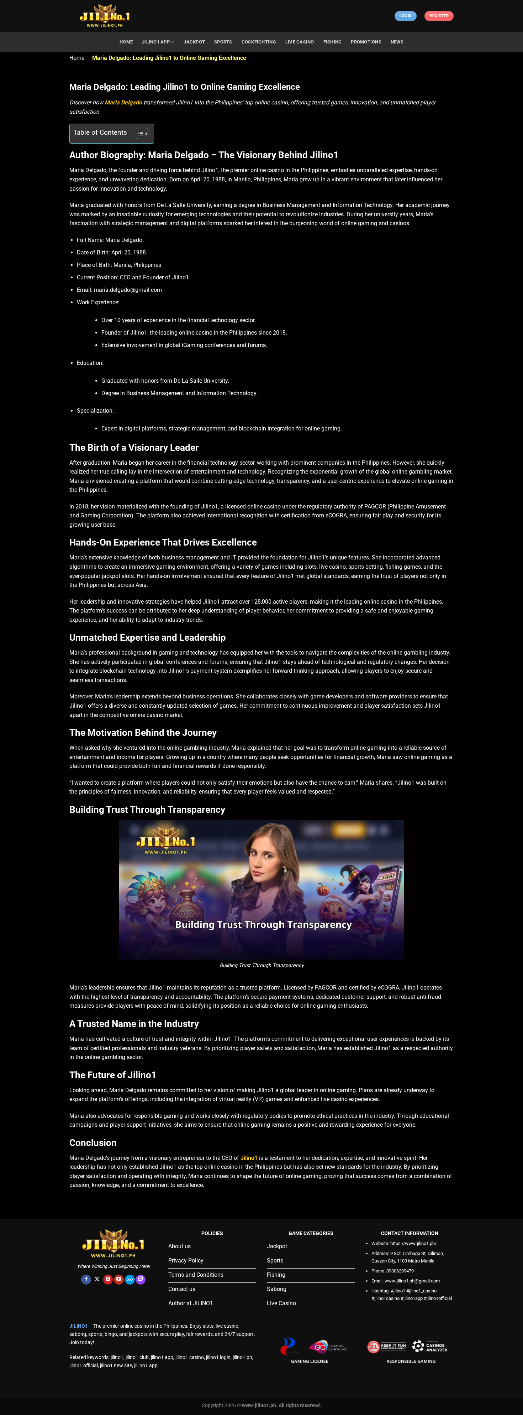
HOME (126, 42)
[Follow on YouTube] (119, 1280)
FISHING (332, 42)
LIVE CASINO (299, 42)
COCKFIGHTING (259, 42)
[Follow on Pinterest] (108, 1280)
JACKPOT (194, 42)
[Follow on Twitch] (141, 1280)
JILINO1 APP (156, 42)
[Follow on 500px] (130, 1280)
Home (76, 58)
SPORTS (223, 42)
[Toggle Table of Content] (139, 134)
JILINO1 (78, 1326)
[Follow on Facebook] (86, 1280)
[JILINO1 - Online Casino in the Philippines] (105, 16)
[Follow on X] (97, 1280)
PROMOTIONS (366, 42)
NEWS (397, 42)
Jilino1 (249, 1158)
